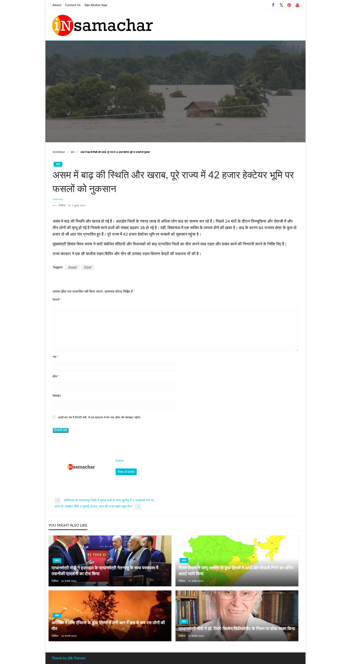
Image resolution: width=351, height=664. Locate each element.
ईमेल (56, 376)
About (56, 5)
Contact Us (73, 5)
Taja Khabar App (95, 5)
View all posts (126, 471)
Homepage (59, 152)
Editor (62, 205)
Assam (72, 267)
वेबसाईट (57, 395)
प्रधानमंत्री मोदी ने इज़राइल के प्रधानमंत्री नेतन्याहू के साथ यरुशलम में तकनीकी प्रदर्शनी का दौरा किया (105, 571)
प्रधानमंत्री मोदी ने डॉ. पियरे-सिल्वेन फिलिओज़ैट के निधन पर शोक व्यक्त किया (237, 629)
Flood (87, 267)
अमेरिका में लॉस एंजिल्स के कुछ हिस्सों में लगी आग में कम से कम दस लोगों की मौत (108, 626)
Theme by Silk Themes (69, 658)
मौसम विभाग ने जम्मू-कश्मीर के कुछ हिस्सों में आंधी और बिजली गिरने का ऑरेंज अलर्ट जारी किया (236, 571)
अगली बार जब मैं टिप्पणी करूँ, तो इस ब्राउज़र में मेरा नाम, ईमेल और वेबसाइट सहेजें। (100, 417)
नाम (55, 357)
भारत (73, 152)
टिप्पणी (57, 299)
